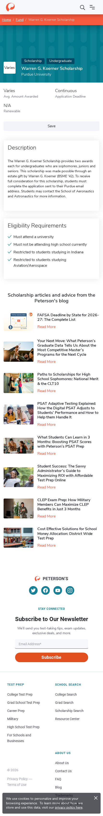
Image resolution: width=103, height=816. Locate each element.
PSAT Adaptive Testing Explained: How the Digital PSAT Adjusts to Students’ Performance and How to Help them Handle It (67, 410)
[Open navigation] (92, 7)
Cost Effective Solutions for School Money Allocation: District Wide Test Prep (67, 533)
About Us (62, 763)
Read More (46, 326)
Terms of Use (16, 785)
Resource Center (67, 719)
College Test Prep (20, 694)
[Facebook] (45, 590)
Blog (58, 787)
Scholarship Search (69, 711)
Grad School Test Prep (23, 703)
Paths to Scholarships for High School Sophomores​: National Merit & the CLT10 (67, 379)
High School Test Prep (23, 727)
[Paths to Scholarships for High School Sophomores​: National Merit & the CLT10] (20, 383)
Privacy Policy (17, 779)
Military (12, 719)
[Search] (82, 7)
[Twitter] (33, 590)
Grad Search (64, 703)
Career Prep (16, 711)
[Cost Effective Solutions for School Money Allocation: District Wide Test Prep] (20, 538)
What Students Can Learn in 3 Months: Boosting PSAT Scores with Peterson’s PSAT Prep (64, 442)
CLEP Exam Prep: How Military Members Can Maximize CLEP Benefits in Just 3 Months (63, 504)
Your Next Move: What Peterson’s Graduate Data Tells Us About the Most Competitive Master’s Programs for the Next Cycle (66, 347)
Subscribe (51, 657)
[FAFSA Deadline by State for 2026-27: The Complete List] (20, 321)
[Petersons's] (10, 7)
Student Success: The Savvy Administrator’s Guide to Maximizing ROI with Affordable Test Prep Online (65, 473)
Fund (19, 19)
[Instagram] (70, 590)
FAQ (58, 779)
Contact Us (63, 771)
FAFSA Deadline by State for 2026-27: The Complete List (68, 317)
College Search (66, 694)
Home (6, 19)
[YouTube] (57, 590)
